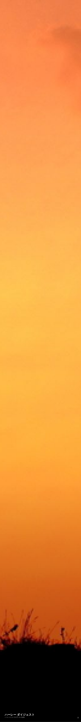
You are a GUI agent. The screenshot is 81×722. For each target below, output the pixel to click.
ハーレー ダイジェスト (20, 714)
